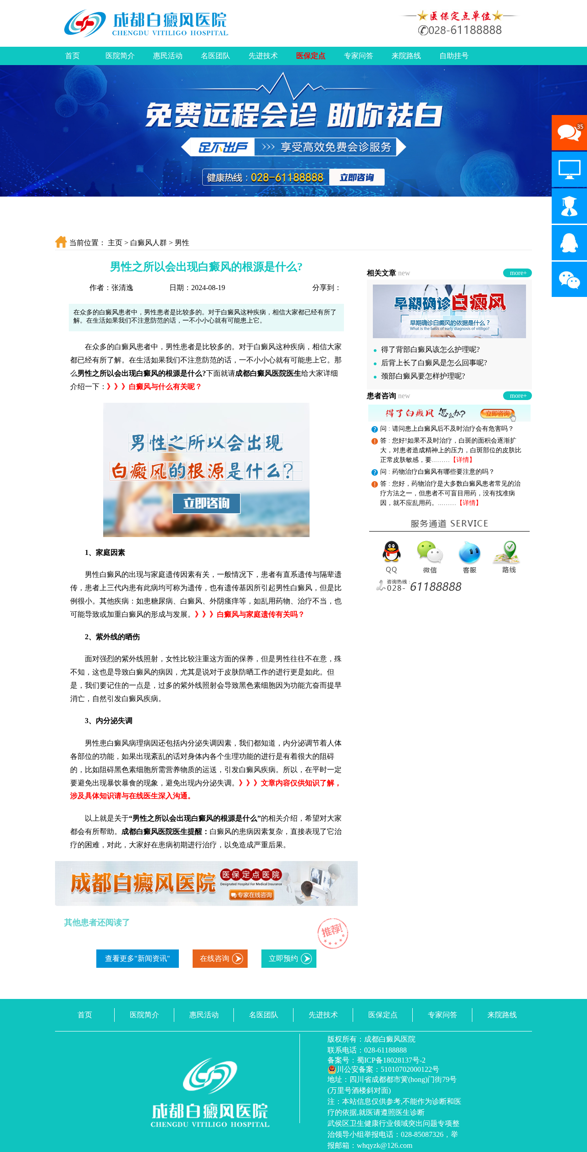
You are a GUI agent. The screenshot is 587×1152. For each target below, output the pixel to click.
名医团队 (215, 56)
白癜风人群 (148, 243)
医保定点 (311, 56)
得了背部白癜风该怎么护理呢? (430, 349)
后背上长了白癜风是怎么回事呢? (434, 363)
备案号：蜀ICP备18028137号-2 (376, 1060)
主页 (115, 243)
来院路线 (406, 56)
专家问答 (358, 56)
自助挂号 (454, 56)
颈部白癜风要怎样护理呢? (423, 376)
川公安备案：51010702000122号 (388, 1069)
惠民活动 (168, 56)
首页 (72, 56)
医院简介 (120, 56)
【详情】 (463, 459)
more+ (518, 272)
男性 (182, 243)
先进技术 (263, 56)
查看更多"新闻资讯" (137, 958)
